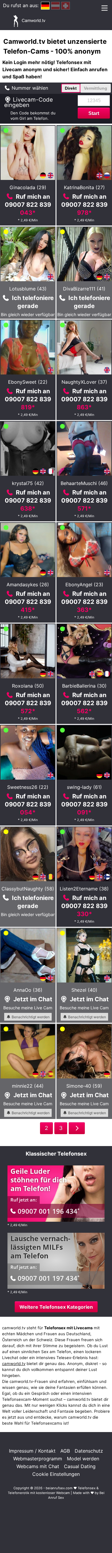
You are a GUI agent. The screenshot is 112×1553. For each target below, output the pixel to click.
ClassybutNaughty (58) (27, 889)
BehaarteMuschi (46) (84, 483)
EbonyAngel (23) (84, 584)
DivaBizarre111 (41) (84, 289)
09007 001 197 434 (48, 1278)
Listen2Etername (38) (84, 889)
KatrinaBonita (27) (84, 187)
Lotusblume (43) (28, 289)
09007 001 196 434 (48, 1211)
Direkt (71, 88)
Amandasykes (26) (28, 584)
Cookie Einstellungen (56, 1474)
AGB (65, 1450)
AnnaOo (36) (27, 990)
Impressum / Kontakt (32, 1450)
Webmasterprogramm (37, 1458)
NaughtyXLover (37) (84, 382)
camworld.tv (13, 1363)
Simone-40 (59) (84, 1086)
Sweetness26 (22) (27, 787)
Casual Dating (80, 1466)
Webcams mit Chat (37, 1466)
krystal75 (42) (28, 483)
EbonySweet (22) (27, 382)
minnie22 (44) (28, 1086)
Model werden (83, 1458)
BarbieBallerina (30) (84, 686)
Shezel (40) (84, 990)
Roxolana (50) (28, 686)
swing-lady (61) (84, 787)
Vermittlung (95, 88)
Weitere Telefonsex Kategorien (56, 1307)
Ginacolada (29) (28, 187)
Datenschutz (89, 1450)
